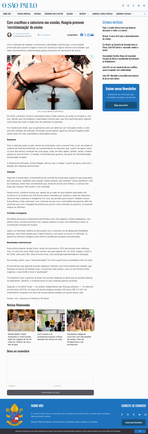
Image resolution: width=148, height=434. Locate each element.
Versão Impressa (24, 13)
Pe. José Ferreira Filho (21, 34)
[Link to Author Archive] (9, 35)
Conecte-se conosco (133, 405)
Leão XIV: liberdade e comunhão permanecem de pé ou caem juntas (121, 77)
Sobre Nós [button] (7, 13)
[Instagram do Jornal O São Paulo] (128, 5)
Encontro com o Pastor (54, 13)
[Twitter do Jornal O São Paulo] (133, 5)
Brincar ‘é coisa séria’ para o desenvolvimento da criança (121, 37)
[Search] (144, 13)
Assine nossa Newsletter (133, 422)
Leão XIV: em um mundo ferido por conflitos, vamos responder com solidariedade (120, 68)
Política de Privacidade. (113, 431)
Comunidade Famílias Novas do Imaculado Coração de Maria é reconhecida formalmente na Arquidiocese (121, 58)
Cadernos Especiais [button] (123, 13)
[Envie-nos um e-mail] (144, 5)
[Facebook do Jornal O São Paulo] (123, 5)
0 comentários (45, 35)
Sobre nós (37, 405)
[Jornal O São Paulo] (19, 7)
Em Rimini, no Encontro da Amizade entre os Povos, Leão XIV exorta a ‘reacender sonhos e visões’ (120, 47)
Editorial (37, 13)
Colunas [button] (69, 13)
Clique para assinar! (121, 105)
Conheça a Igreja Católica (102, 13)
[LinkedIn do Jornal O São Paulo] (138, 5)
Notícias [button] (82, 13)
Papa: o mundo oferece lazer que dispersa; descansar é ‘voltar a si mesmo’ (119, 29)
